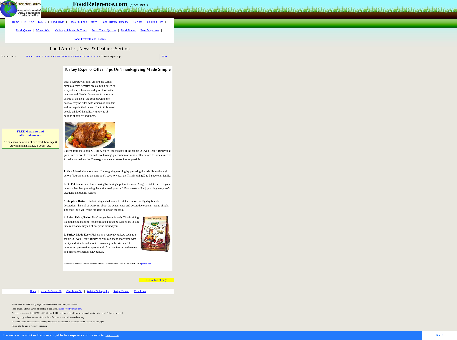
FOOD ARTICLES (35, 21)
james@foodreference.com (70, 309)
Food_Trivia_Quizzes (104, 30)
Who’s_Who (43, 30)
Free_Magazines (149, 30)
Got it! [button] (439, 335)
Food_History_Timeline (115, 21)
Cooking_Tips (155, 21)
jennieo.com (146, 263)
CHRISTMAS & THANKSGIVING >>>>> (75, 56)
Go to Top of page (156, 280)
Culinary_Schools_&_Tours (71, 30)
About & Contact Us (51, 291)
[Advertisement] (30, 91)
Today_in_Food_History (83, 21)
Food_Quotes (23, 30)
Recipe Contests (121, 291)
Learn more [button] (112, 335)
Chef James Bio (74, 291)
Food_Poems (128, 30)
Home (29, 56)
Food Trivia (57, 21)
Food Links (140, 291)
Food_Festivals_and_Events (90, 38)
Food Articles (43, 56)
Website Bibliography (98, 291)
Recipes (137, 21)
